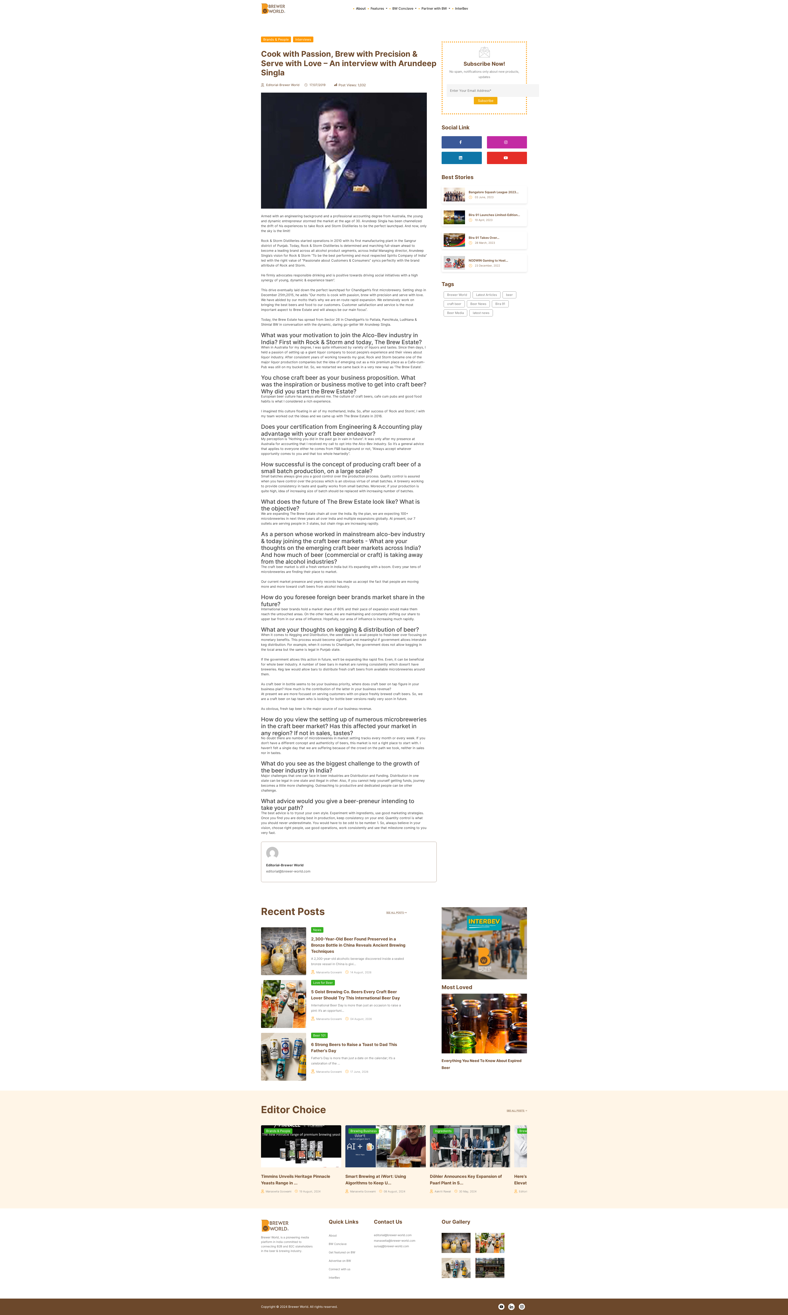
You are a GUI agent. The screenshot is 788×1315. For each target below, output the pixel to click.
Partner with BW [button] (434, 8)
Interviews (303, 39)
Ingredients (443, 1131)
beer (509, 295)
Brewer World (457, 295)
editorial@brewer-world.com (393, 1235)
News (317, 930)
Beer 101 (319, 1035)
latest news (481, 313)
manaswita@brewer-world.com (394, 1240)
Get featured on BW (342, 1252)
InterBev (461, 8)
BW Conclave (338, 1244)
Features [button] (378, 8)
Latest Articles (486, 295)
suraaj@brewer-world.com (391, 1246)
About (361, 8)
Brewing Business (363, 1131)
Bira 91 (500, 304)
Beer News (478, 304)
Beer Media (455, 313)
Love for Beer (323, 983)
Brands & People (276, 39)
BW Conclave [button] (403, 8)
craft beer (454, 304)
